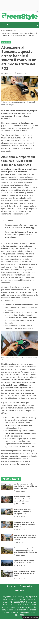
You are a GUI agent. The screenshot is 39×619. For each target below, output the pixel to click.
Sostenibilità (6, 42)
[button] (37, 25)
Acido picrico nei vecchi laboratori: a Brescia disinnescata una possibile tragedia (25, 499)
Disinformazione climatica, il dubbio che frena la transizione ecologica (24, 524)
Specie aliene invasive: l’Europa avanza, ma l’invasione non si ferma (24, 573)
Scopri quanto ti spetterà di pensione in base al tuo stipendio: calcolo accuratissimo (21, 234)
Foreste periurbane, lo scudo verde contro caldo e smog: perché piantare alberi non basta (25, 550)
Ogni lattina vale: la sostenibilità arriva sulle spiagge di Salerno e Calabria (25, 537)
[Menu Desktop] (3, 25)
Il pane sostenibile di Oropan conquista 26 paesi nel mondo (24, 562)
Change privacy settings (30, 617)
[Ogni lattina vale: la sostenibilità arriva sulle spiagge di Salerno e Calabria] (7, 537)
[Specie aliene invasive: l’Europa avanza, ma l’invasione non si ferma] (7, 573)
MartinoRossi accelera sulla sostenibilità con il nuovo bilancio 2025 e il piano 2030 (25, 486)
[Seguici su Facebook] (8, 25)
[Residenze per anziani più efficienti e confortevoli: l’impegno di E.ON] (7, 511)
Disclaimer (11, 586)
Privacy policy (26, 586)
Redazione (19, 590)
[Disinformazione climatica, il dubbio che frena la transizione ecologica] (7, 524)
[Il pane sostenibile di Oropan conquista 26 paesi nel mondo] (7, 563)
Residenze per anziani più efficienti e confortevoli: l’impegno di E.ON (22, 511)
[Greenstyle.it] (19, 16)
